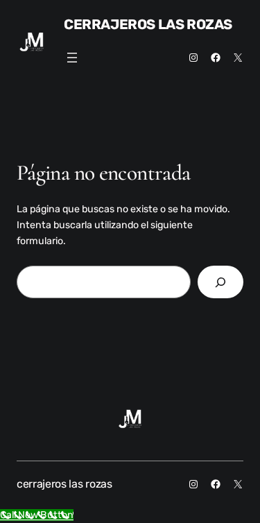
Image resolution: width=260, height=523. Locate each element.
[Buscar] (220, 282)
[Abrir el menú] (72, 57)
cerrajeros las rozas (148, 24)
